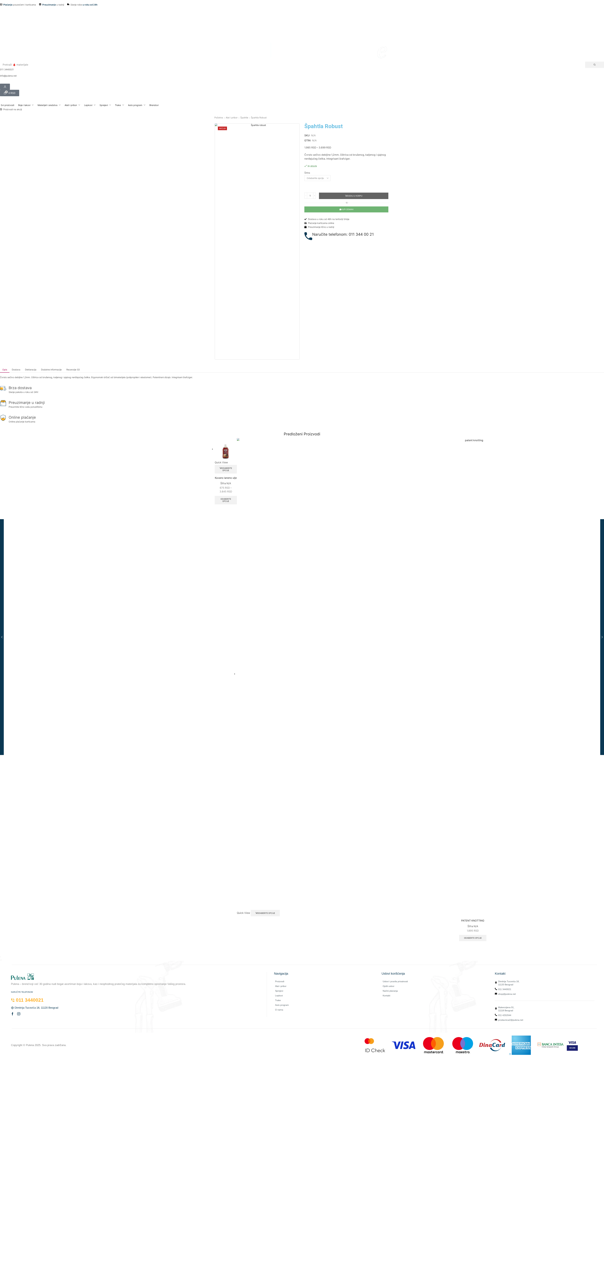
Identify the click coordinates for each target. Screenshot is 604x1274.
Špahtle (244, 117)
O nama (279, 1009)
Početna (218, 117)
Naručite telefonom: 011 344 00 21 (343, 234)
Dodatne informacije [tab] (51, 369)
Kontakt (386, 995)
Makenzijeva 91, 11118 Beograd (506, 1009)
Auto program (282, 1005)
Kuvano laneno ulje (226, 477)
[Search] (594, 65)
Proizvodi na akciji (12, 109)
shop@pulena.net (507, 994)
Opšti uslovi (388, 986)
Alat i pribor (232, 117)
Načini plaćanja (390, 991)
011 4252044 (504, 1015)
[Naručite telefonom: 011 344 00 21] (308, 236)
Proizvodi (279, 981)
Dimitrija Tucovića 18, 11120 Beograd (508, 983)
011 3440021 (504, 989)
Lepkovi (279, 995)
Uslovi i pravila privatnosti (395, 981)
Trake (278, 1000)
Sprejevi (279, 991)
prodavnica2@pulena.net (510, 1020)
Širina (307, 172)
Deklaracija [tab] (30, 369)
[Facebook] (12, 1013)
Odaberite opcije (226, 469)
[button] (9, 93)
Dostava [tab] (16, 369)
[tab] (4, 370)
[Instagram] (18, 1013)
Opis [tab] (4, 369)
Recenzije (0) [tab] (73, 369)
